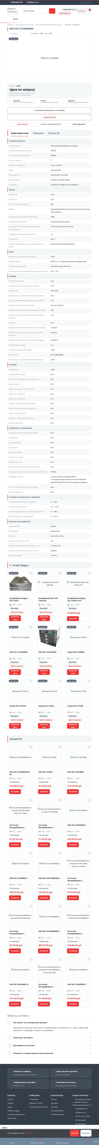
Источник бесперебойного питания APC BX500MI (48, 826)
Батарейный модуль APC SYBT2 (19, 599)
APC (50, 33)
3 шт (52, 300)
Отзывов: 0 (35, 33)
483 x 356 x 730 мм (57, 536)
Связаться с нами (35, 1103)
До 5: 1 (53, 239)
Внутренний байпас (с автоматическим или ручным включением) (70, 210)
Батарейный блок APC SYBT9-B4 (48, 599)
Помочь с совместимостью (51, 124)
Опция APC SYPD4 (46, 706)
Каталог (10, 1099)
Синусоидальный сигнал (60, 222)
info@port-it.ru (33, 2)
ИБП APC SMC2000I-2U (19, 984)
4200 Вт (53, 151)
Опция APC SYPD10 (18, 706)
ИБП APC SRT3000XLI (18, 878)
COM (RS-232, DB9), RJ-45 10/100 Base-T (65, 185)
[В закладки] (24, 618)
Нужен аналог (22, 124)
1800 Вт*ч (54, 340)
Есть (52, 281)
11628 (18, 86)
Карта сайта (11, 1118)
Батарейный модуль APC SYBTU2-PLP (76, 599)
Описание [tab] (38, 133)
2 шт (52, 199)
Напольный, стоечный (59, 175)
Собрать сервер (13, 1111)
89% (52, 204)
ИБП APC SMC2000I (75, 772)
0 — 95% (54, 502)
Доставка (54, 1103)
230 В (53, 217)
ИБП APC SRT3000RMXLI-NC (20, 773)
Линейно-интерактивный (60, 180)
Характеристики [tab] (20, 133)
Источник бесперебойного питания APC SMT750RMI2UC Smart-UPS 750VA (48, 985)
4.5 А (52, 286)
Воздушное (55, 531)
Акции (9, 1107)
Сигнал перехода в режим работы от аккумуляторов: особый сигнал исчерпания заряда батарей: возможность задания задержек (69, 479)
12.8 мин (54, 327)
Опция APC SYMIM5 (75, 652)
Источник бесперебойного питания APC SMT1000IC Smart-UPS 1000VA (77, 879)
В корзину (15, 791)
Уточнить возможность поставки (50, 110)
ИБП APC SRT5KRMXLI (76, 825)
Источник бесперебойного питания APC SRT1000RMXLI (74, 932)
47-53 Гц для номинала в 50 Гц (62, 226)
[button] (89, 2)
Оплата (54, 1099)
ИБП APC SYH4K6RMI (47, 652)
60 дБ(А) (54, 550)
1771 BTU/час (56, 546)
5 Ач (52, 323)
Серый (53, 526)
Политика (28, 1133)
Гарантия (54, 1107)
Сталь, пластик (56, 165)
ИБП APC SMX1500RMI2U (49, 878)
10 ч (52, 345)
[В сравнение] (29, 618)
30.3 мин (54, 332)
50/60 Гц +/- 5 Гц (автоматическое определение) (68, 261)
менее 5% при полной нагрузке (62, 244)
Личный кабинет (57, 1111)
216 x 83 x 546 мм (57, 305)
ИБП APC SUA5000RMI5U (49, 931)
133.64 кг (54, 555)
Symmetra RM (56, 170)
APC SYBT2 (54, 291)
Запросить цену (15, 618)
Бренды (10, 1103)
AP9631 (53, 472)
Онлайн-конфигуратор (16, 1114)
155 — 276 (54, 271)
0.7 (52, 234)
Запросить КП (49, 117)
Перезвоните (65, 13)
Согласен (74, 1133)
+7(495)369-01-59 (17, 2)
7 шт (52, 315)
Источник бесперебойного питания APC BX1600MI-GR (20, 932)
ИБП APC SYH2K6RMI (18, 652)
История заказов (57, 1114)
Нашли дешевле (79, 124)
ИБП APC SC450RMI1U (76, 984)
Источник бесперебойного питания (64, 146)
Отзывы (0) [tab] (53, 133)
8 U (52, 541)
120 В (53, 350)
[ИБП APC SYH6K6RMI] (49, 58)
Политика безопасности (38, 1107)
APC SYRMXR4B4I (57, 355)
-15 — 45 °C (55, 507)
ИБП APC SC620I (45, 772)
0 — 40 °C (54, 516)
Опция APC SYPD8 (75, 706)
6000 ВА (53, 155)
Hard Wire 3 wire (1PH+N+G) (61, 266)
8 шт (52, 194)
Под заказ (73, 618)
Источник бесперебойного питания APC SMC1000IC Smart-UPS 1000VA (20, 826)
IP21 (52, 384)
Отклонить (86, 1133)
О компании (34, 1099)
